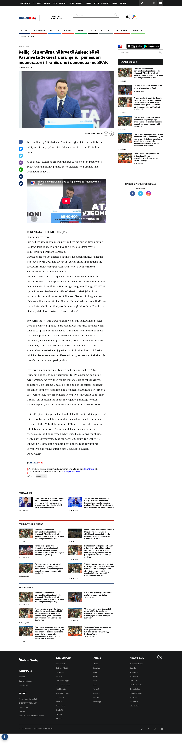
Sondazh (62, 3)
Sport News (60, 706)
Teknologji (27, 37)
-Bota (79, 36)
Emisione (47, 3)
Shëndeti (88, 3)
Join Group (89, 468)
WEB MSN (134, 701)
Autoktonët (60, 664)
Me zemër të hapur (63, 685)
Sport (81, 30)
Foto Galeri (37, 3)
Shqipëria (39, 30)
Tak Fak (59, 714)
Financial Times (136, 693)
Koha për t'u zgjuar (63, 680)
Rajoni (68, 30)
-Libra (102, 42)
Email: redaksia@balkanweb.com (31, 715)
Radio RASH (23, 685)
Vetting (59, 718)
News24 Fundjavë (62, 693)
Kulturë (106, 30)
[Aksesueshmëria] (4, 737)
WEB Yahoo (134, 697)
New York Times (136, 664)
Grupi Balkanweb (72, 471)
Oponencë (60, 697)
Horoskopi (105, 3)
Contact (22, 711)
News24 (114, 3)
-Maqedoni (68, 42)
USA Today (134, 706)
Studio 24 (59, 710)
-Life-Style (119, 42)
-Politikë (36, 42)
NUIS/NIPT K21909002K (28, 703)
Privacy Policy (24, 707)
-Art (102, 36)
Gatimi (96, 3)
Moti (55, 3)
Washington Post (136, 685)
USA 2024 (93, 36)
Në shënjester (61, 689)
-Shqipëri (80, 42)
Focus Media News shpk (28, 699)
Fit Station (60, 672)
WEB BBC (134, 672)
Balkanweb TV (25, 3)
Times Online (135, 689)
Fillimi (24, 30)
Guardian (133, 668)
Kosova (54, 30)
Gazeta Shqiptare (25, 681)
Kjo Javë (59, 676)
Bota (93, 30)
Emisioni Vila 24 (62, 668)
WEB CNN (134, 676)
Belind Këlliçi (41, 476)
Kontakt (123, 3)
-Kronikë (36, 36)
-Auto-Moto (25, 43)
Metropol (122, 30)
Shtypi (71, 3)
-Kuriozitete (121, 36)
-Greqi (66, 36)
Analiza (138, 30)
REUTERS (134, 680)
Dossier (79, 3)
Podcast (59, 701)
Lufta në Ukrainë (93, 43)
